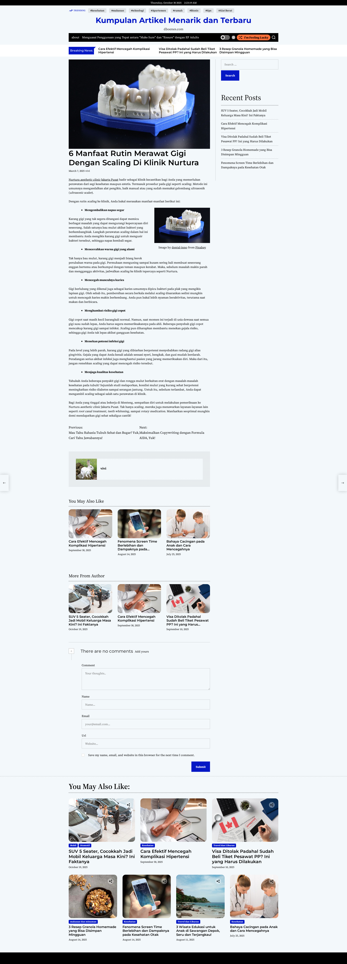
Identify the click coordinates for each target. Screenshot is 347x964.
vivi (87, 171)
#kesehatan (97, 10)
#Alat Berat (225, 10)
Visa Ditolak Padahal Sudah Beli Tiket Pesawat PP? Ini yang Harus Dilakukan (188, 50)
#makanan (117, 10)
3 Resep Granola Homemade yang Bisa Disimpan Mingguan (248, 50)
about (75, 37)
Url (84, 735)
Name (85, 696)
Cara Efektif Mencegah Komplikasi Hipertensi (87, 543)
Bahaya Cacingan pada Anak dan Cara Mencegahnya (185, 545)
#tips (208, 10)
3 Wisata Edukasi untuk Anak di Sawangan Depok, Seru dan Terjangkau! (198, 931)
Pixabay (200, 247)
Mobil (73, 845)
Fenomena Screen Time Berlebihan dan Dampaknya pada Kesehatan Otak (137, 547)
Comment (88, 665)
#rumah (178, 10)
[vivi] (86, 469)
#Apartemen (158, 10)
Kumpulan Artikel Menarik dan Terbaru (173, 20)
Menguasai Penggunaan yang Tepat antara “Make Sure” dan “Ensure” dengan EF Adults (140, 37)
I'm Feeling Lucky (256, 37)
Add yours (142, 651)
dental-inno (179, 247)
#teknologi (137, 10)
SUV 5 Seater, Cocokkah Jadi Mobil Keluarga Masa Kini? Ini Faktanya (90, 620)
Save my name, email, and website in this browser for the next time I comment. (141, 755)
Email (85, 716)
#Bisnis (194, 10)
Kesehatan (147, 845)
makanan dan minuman (83, 921)
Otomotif (85, 845)
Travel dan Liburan (224, 845)
